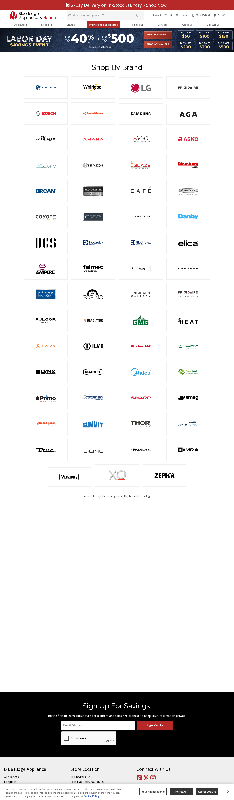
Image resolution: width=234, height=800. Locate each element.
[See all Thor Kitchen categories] (141, 424)
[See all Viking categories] (69, 477)
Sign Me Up (155, 725)
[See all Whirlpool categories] (93, 87)
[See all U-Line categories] (93, 451)
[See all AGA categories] (188, 114)
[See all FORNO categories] (93, 294)
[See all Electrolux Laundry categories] (141, 243)
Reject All (181, 791)
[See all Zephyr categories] (164, 475)
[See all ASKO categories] (188, 139)
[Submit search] (136, 15)
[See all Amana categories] (93, 139)
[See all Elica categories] (188, 243)
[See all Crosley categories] (93, 217)
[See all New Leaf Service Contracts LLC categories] (188, 372)
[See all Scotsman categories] (93, 398)
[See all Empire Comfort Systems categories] (46, 269)
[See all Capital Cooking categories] (188, 191)
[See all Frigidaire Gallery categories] (141, 294)
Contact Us (213, 24)
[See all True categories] (46, 450)
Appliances (20, 24)
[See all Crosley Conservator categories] (141, 217)
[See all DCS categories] (46, 243)
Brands (71, 24)
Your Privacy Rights (152, 791)
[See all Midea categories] (141, 372)
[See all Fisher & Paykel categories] (188, 269)
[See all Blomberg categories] (188, 165)
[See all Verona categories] (188, 450)
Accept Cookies (207, 791)
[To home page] (32, 15)
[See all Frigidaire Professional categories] (188, 294)
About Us (187, 24)
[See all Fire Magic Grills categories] (141, 269)
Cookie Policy (91, 796)
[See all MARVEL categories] (93, 372)
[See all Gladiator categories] (93, 320)
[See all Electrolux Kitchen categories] (93, 243)
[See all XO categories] (117, 475)
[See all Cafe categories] (141, 191)
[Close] (228, 792)
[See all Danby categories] (188, 217)
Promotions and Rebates (103, 24)
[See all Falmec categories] (93, 269)
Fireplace (46, 24)
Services (162, 24)
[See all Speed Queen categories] (93, 113)
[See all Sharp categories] (141, 398)
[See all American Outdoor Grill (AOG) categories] (141, 139)
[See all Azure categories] (46, 165)
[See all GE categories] (46, 87)
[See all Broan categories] (46, 191)
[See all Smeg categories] (188, 398)
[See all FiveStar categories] (46, 294)
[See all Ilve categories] (93, 346)
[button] (150, 15)
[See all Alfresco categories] (46, 139)
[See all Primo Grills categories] (46, 398)
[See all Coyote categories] (46, 217)
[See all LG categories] (141, 88)
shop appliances (158, 44)
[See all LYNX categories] (46, 372)
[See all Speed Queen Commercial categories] (46, 424)
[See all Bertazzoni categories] (93, 165)
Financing (137, 24)
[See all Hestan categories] (46, 346)
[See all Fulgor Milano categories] (46, 320)
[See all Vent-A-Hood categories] (141, 450)
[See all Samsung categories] (141, 114)
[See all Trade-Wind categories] (188, 424)
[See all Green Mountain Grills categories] (141, 320)
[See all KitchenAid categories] (141, 346)
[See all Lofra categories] (188, 346)
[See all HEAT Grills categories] (188, 320)
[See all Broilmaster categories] (93, 191)
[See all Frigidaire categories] (188, 87)
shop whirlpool (158, 34)
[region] (117, 792)
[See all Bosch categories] (46, 113)
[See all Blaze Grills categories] (141, 165)
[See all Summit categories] (93, 424)
